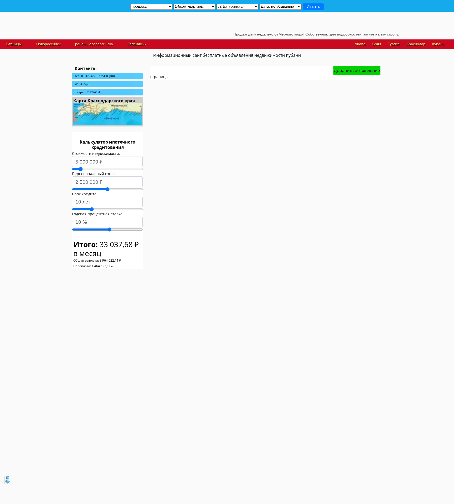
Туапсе (394, 44)
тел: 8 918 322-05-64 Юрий (95, 76)
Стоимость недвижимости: (96, 153)
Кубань (438, 44)
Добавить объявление (357, 70)
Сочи (376, 44)
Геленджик (137, 44)
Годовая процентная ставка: (97, 213)
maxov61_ (94, 92)
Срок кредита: (84, 193)
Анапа (360, 44)
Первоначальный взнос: (94, 173)
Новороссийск (48, 44)
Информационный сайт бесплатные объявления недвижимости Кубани (227, 55)
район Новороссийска (94, 44)
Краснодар (416, 44)
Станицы (14, 44)
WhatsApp (82, 84)
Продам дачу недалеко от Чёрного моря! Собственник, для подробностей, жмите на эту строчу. (308, 34)
